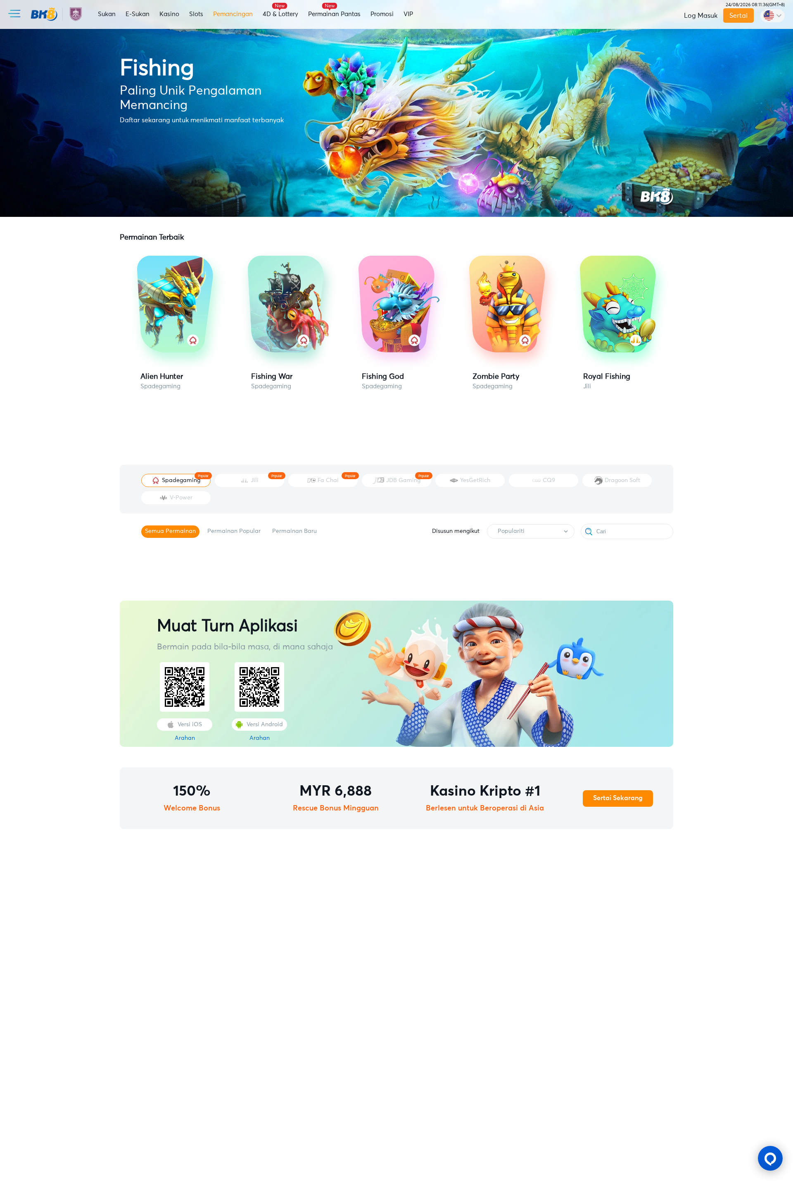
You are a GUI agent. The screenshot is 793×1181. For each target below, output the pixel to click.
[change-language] (772, 15)
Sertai (738, 15)
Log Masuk (700, 15)
